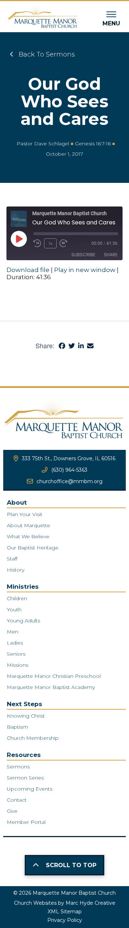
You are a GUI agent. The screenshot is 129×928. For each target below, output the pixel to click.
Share (111, 255)
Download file (27, 269)
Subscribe (83, 255)
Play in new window (84, 269)
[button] (111, 19)
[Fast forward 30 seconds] (63, 243)
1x (50, 243)
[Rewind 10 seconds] (37, 243)
